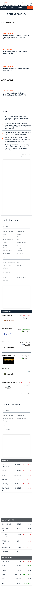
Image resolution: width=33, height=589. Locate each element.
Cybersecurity (7, 265)
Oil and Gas (20, 253)
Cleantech (19, 265)
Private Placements (27, 5)
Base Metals (20, 231)
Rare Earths (20, 245)
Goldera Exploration (9, 355)
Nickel (18, 237)
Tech (11, 7)
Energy (19, 248)
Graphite (5, 248)
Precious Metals (8, 231)
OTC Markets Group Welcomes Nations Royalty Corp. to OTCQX (14, 94)
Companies (10, 5)
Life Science (20, 7)
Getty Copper (7, 315)
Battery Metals (8, 239)
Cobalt (5, 245)
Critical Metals (21, 242)
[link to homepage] (6, 3)
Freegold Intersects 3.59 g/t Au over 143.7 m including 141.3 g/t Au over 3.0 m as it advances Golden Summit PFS (18, 139)
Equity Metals (7, 328)
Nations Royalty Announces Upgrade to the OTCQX (16, 69)
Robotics (5, 268)
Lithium (5, 242)
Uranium (19, 250)
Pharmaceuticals (21, 277)
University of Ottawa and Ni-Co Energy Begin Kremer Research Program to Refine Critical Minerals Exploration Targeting (17, 147)
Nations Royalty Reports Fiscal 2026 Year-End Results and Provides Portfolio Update (16, 37)
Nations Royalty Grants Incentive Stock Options (15, 53)
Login (31, 3)
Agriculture (6, 253)
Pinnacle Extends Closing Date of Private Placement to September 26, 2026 (18, 133)
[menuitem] (10, 234)
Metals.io (5, 369)
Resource (3, 7)
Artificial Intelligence (9, 262)
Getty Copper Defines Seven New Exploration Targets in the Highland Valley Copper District (16, 118)
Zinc (18, 239)
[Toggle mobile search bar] (28, 3)
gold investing (8, 33)
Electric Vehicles (7, 250)
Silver (4, 237)
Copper (19, 234)
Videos (4, 5)
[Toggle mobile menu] (2, 3)
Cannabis (5, 280)
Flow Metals (6, 342)
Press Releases (17, 5)
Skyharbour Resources (9, 382)
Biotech (5, 277)
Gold (4, 234)
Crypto (19, 262)
